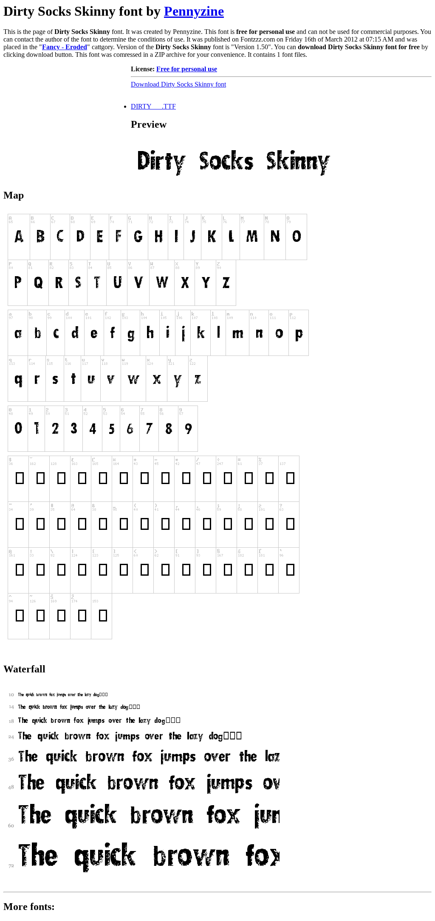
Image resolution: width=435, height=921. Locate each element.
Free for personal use (186, 69)
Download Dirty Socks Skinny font (178, 84)
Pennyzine (194, 11)
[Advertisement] (67, 118)
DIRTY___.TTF (153, 106)
